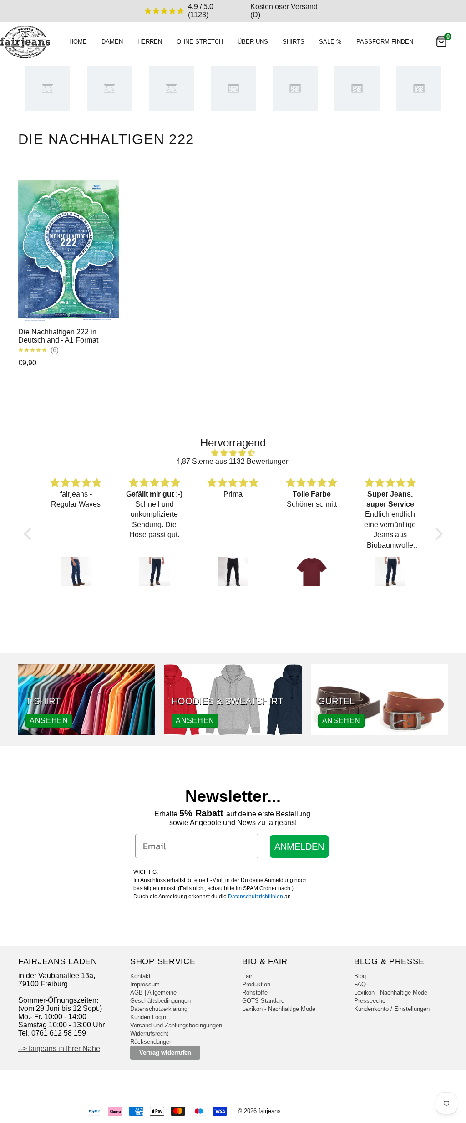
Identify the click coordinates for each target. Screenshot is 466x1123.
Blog (360, 976)
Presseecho (369, 1000)
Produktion (256, 984)
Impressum (145, 984)
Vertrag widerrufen (165, 1052)
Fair (247, 976)
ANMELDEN (299, 846)
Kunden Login (148, 1017)
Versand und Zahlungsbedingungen (176, 1025)
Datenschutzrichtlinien (255, 896)
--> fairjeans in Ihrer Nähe (59, 1048)
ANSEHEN (49, 720)
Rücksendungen (151, 1041)
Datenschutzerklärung (158, 1008)
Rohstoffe (255, 992)
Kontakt (140, 976)
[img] (233, 453)
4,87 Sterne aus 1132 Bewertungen (233, 461)
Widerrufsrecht (149, 1033)
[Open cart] (441, 42)
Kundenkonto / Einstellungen (392, 1008)
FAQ (360, 984)
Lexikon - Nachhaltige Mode (278, 1008)
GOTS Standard (263, 1000)
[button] (29, 534)
